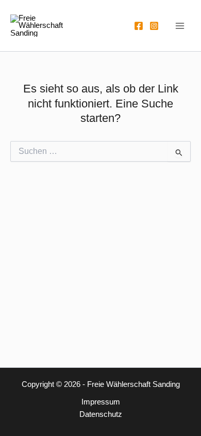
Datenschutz (100, 414)
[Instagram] (154, 25)
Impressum (100, 402)
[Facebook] (138, 25)
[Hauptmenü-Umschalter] (180, 26)
